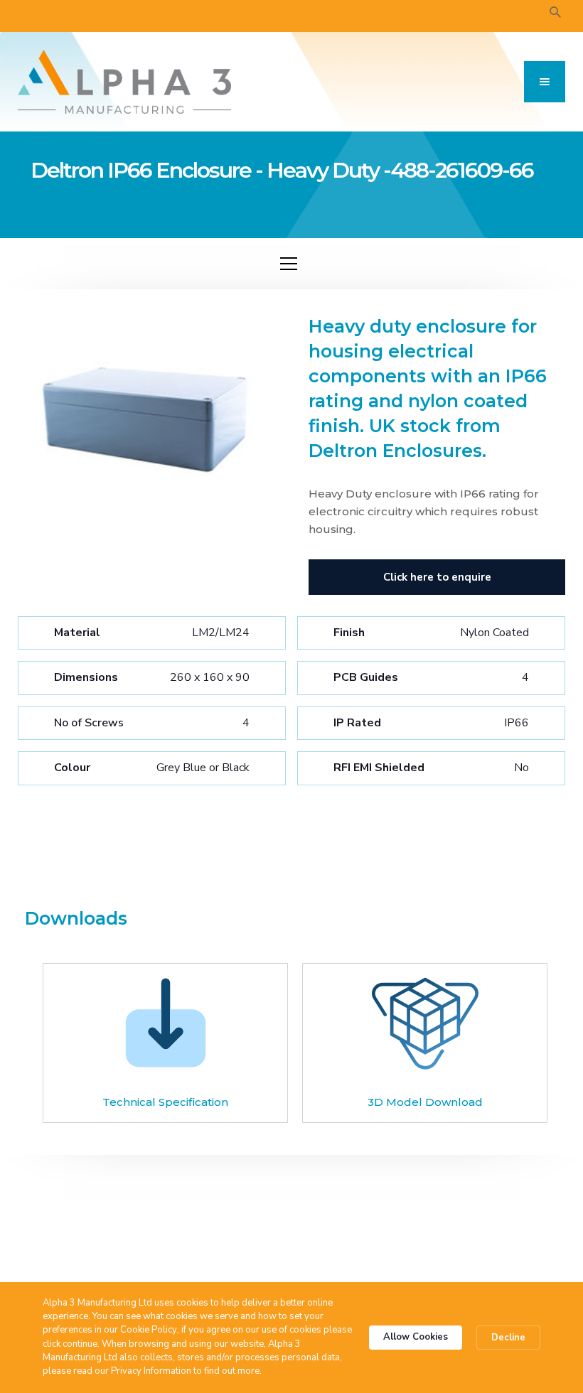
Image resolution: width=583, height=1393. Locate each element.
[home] (124, 82)
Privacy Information (151, 1371)
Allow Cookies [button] (415, 1336)
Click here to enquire (437, 577)
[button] (544, 81)
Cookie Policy (148, 1329)
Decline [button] (508, 1337)
